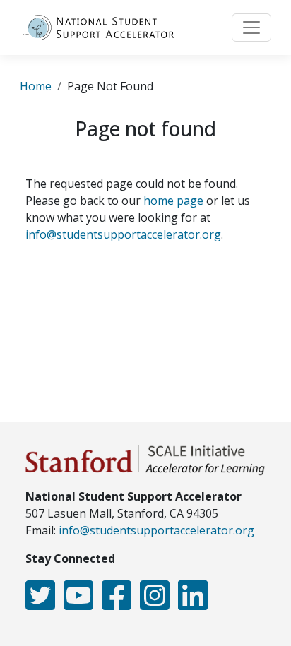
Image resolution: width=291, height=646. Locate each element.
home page (173, 200)
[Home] (102, 27)
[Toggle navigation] (251, 27)
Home (36, 86)
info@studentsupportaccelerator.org (123, 234)
